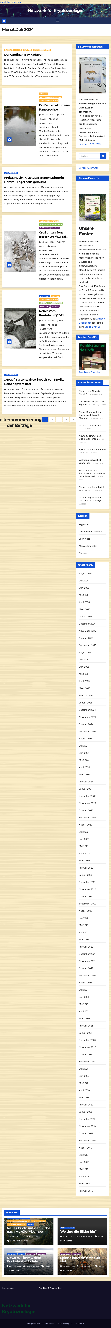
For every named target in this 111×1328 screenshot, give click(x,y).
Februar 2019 (86, 1190)
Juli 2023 (84, 832)
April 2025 (84, 681)
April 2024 (84, 767)
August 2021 (85, 982)
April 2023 (84, 853)
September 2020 (88, 1061)
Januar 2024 (86, 788)
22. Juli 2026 (15, 1266)
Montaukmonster (88, 546)
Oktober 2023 (86, 810)
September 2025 (87, 645)
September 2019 (87, 1140)
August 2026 (85, 573)
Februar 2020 (86, 1104)
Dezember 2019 (87, 1119)
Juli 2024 (84, 745)
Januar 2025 (85, 702)
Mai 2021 (83, 1004)
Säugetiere (44, 228)
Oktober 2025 (86, 638)
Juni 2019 (84, 1162)
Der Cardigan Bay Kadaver (23, 54)
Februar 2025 (86, 695)
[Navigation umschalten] (57, 20)
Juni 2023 (84, 839)
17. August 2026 (17, 1237)
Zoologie (55, 228)
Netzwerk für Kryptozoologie (55, 10)
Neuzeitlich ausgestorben (51, 224)
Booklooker (85, 322)
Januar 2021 (85, 1033)
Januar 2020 (85, 1111)
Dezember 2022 (87, 882)
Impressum (8, 1288)
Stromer (83, 553)
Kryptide (27, 50)
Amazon (100, 318)
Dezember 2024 (87, 709)
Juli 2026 (84, 580)
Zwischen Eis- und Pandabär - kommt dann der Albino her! (92, 473)
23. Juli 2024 (48, 242)
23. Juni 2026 (69, 1266)
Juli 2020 (84, 1068)
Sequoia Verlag (92, 326)
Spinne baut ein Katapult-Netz (80, 1259)
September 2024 (88, 731)
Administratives (68, 1228)
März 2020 (84, 1097)
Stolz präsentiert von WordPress (40, 1323)
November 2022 (87, 889)
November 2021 (87, 961)
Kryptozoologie (38, 1221)
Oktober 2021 (86, 968)
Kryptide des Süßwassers (50, 97)
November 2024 (87, 717)
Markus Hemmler (33, 60)
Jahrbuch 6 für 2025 (90, 144)
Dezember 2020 (87, 1040)
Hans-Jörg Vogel (37, 1237)
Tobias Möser (32, 187)
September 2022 (87, 903)
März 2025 (84, 688)
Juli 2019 (83, 1155)
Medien (31, 1224)
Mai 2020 (84, 1083)
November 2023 (87, 803)
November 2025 (87, 631)
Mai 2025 (84, 674)
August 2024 (85, 738)
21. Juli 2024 (48, 321)
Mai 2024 (84, 760)
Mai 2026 (84, 595)
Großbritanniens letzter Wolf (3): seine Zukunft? (54, 237)
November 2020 (87, 1047)
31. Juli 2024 (13, 60)
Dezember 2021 (87, 954)
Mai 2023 (84, 846)
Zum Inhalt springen (10, 2)
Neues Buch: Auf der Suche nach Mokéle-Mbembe (90, 415)
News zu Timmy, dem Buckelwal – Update (24, 1259)
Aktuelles (12, 1254)
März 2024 (85, 774)
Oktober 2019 (86, 1133)
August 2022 (85, 910)
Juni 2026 (84, 587)
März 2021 (84, 1018)
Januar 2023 (85, 875)
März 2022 (84, 939)
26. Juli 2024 (13, 187)
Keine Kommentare (57, 60)
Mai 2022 (84, 925)
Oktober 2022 (86, 896)
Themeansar (79, 1323)
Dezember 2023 (87, 796)
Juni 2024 (84, 753)
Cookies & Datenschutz (51, 1288)
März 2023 (84, 860)
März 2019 (84, 1183)
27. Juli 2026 (69, 1237)
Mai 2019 (83, 1169)
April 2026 (84, 602)
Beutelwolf (44, 296)
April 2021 (84, 1011)
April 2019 (84, 1176)
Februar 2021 (86, 1025)
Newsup (66, 1323)
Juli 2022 (84, 918)
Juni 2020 (84, 1076)
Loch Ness (84, 538)
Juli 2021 (83, 989)
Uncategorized (11, 173)
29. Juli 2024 (48, 115)
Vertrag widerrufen (88, 167)
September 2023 (87, 817)
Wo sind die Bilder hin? (91, 425)
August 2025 (85, 652)
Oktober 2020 (86, 1054)
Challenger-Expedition (90, 531)
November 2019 (87, 1126)
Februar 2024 (86, 781)
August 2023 (85, 824)
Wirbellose (65, 1254)
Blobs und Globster (13, 50)
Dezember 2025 (87, 623)
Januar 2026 (85, 616)
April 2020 (84, 1090)
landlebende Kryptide (49, 100)
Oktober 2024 (86, 724)
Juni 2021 (84, 997)
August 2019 (85, 1147)
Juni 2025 (84, 666)
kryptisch (84, 524)
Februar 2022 (86, 946)
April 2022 (84, 932)
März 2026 (84, 609)
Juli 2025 (84, 659)
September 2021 (87, 975)
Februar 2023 (86, 867)
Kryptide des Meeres (42, 50)
